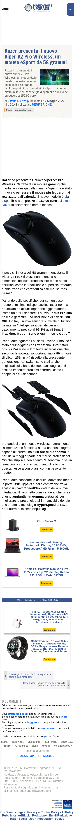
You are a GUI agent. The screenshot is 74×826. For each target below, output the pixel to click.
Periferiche (42, 104)
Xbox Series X (46, 521)
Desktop (27, 755)
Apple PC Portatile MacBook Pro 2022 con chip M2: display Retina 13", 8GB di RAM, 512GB (46, 572)
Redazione (39, 815)
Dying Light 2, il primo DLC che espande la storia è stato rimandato (30, 675)
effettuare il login (18, 713)
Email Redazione (60, 815)
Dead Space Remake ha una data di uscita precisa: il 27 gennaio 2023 (44, 684)
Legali (21, 812)
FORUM (46, 746)
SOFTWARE (51, 742)
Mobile (48, 755)
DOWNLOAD (67, 742)
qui (45, 736)
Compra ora (46, 529)
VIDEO (35, 746)
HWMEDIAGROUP (63, 746)
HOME (4, 742)
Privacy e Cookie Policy (43, 812)
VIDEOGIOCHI (34, 742)
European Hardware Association (57, 805)
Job (31, 818)
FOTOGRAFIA (21, 746)
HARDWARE (17, 742)
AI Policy (68, 812)
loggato (32, 722)
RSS (13, 818)
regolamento (48, 728)
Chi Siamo (7, 812)
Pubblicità (9, 815)
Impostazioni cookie (50, 818)
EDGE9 (7, 746)
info (37, 708)
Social (22, 818)
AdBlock (24, 815)
